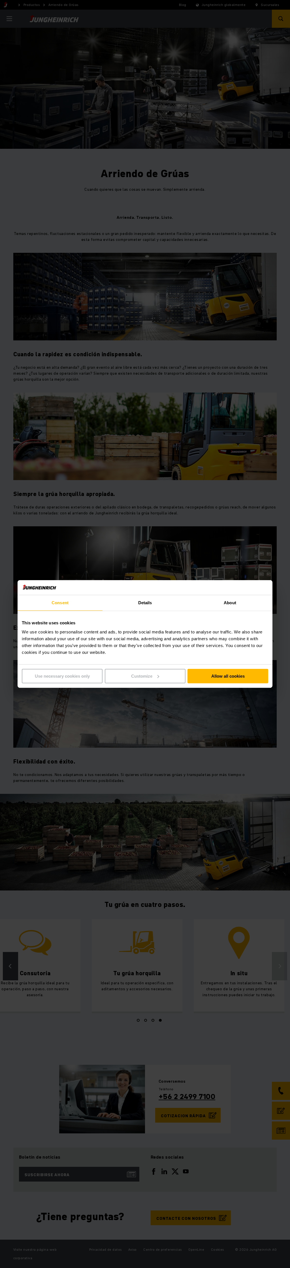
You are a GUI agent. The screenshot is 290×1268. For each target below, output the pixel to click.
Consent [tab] (60, 602)
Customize (141, 676)
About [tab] (230, 602)
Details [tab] (145, 602)
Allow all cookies (228, 676)
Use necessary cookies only (62, 676)
